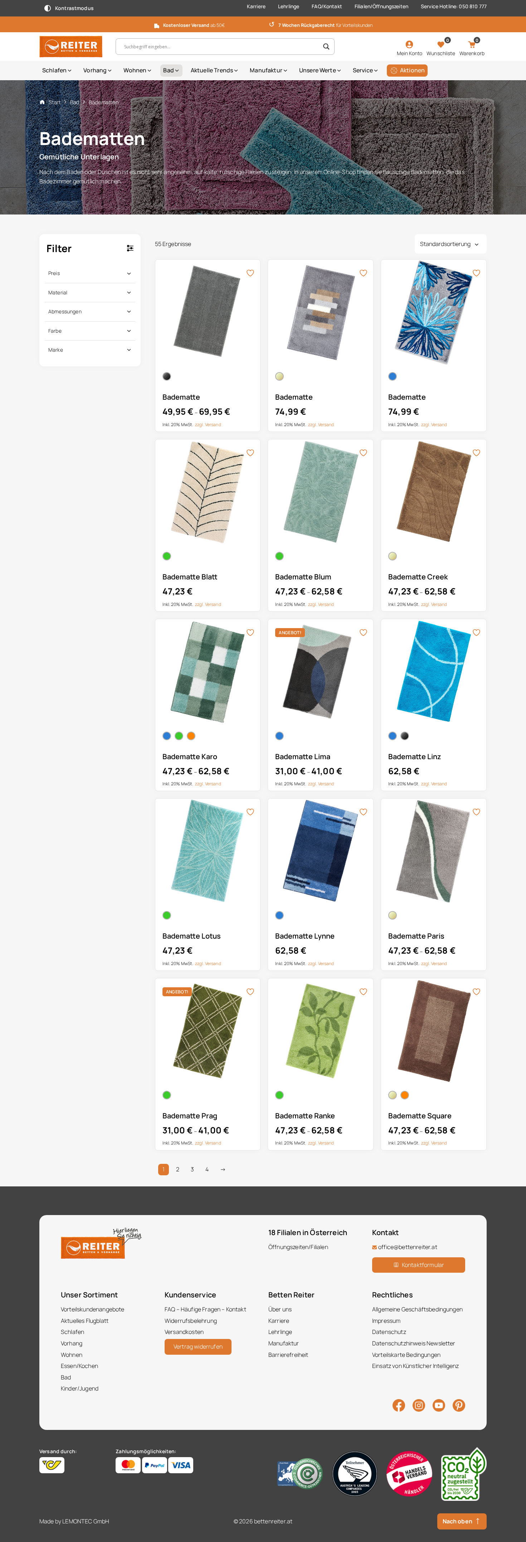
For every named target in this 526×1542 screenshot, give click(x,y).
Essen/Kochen (79, 1366)
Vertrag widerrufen (198, 1346)
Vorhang (95, 70)
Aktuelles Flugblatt (84, 1320)
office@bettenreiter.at (407, 1247)
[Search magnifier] (326, 47)
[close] (518, 23)
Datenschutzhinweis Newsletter (414, 1343)
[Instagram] (419, 1405)
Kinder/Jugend (79, 1388)
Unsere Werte (317, 70)
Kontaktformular (423, 1264)
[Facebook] (399, 1405)
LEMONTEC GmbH (85, 1521)
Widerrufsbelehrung (191, 1320)
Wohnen (134, 70)
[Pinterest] (459, 1405)
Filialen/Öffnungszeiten (381, 6)
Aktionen (412, 70)
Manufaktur (266, 70)
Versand (213, 424)
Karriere (256, 6)
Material (57, 292)
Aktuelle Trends (212, 70)
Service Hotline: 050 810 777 (454, 6)
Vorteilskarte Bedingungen (406, 1354)
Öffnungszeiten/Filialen (298, 1247)
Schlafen (54, 70)
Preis (54, 273)
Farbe (55, 330)
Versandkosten (184, 1332)
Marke (55, 349)
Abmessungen (65, 311)
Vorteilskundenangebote (93, 1309)
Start (55, 102)
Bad (168, 70)
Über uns (280, 1309)
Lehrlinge (288, 6)
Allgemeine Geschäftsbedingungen (417, 1309)
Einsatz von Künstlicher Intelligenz (415, 1366)
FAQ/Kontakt (327, 6)
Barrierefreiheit (288, 1354)
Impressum (386, 1320)
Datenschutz (389, 1332)
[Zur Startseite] (72, 46)
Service (363, 70)
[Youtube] (439, 1404)
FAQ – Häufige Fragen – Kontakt (205, 1309)
